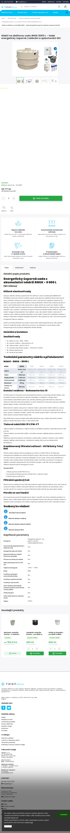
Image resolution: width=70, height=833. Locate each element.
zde (31, 822)
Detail (14, 653)
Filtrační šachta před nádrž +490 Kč (35, 153)
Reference (51, 2)
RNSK (29, 571)
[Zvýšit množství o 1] (14, 198)
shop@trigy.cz (7, 783)
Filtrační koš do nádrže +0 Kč (35, 148)
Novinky (58, 2)
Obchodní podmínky (8, 742)
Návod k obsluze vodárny (17, 518)
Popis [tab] (7, 268)
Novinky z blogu (6, 726)
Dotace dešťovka (7, 724)
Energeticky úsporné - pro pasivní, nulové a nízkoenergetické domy (36, 541)
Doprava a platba (7, 738)
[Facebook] (3, 708)
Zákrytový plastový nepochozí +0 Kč (35, 127)
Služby (44, 2)
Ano (29, 547)
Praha (5, 804)
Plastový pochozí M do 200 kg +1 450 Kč (35, 132)
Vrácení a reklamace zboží (10, 740)
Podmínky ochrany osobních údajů (13, 744)
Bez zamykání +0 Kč (35, 169)
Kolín (5, 808)
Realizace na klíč (7, 719)
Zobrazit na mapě (9, 796)
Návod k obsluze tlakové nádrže (20, 524)
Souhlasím (63, 814)
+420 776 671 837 (8, 781)
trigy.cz (3, 699)
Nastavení (8, 826)
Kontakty (66, 2)
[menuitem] (8, 12)
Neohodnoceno (13, 88)
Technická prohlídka (8, 721)
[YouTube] (9, 708)
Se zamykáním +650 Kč (35, 174)
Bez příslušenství (35, 122)
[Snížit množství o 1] (3, 198)
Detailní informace (6, 110)
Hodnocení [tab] (19, 268)
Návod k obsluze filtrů (16, 530)
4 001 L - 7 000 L (33, 568)
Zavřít (65, 214)
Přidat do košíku (42, 198)
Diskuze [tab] (33, 268)
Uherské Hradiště (9, 806)
